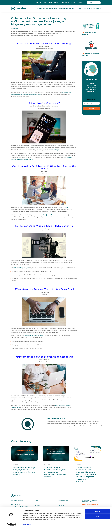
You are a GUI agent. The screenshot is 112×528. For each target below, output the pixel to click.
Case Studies (65, 2)
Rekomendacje (63, 500)
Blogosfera (14, 29)
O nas (73, 2)
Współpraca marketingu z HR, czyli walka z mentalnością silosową (24, 470)
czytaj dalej (16, 474)
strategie (65, 207)
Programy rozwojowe (66, 8)
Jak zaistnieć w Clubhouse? (44, 103)
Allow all (97, 511)
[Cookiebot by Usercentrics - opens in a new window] (11, 524)
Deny (97, 516)
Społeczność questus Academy (88, 8)
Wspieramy (62, 505)
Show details (27, 524)
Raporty (56, 2)
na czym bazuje (47, 215)
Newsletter (91, 99)
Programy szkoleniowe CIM (46, 8)
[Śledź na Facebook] (16, 2)
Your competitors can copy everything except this (44, 356)
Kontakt (79, 2)
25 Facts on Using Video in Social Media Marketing (44, 226)
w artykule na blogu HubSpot (34, 335)
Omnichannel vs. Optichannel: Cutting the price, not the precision (44, 167)
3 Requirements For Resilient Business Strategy (44, 43)
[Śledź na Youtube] (12, 2)
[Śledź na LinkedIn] (19, 2)
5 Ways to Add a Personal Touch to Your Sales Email (44, 289)
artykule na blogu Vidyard (21, 268)
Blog (45, 2)
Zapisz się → (92, 108)
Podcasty (39, 2)
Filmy (50, 2)
